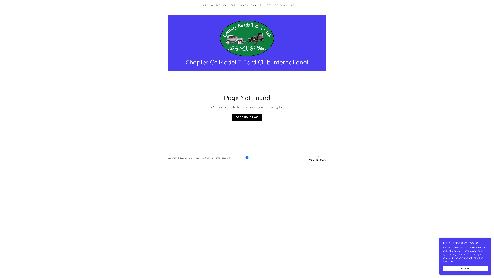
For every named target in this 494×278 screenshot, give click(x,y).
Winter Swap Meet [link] (223, 5)
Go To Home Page (247, 117)
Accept (465, 269)
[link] (247, 38)
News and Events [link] (251, 5)
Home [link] (203, 5)
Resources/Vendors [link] (280, 5)
